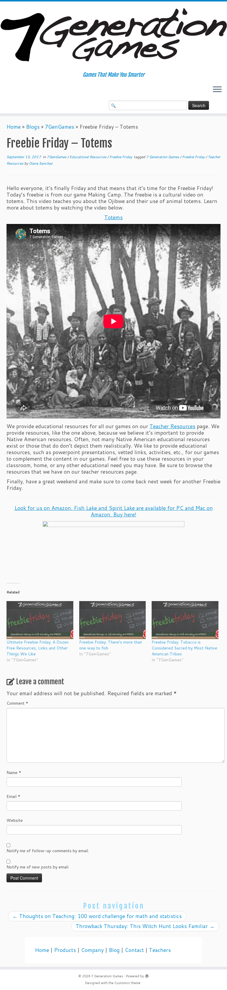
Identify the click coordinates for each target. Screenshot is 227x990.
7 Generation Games (163, 156)
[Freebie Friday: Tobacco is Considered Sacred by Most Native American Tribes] (185, 620)
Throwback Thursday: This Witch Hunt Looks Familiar (145, 926)
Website (15, 820)
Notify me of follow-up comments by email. (48, 851)
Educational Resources (88, 156)
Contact (134, 950)
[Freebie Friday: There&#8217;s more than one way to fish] (112, 620)
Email (13, 796)
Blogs (33, 126)
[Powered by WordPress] (147, 975)
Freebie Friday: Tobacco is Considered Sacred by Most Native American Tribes (184, 648)
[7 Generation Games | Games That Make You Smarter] (113, 36)
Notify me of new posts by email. (38, 867)
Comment (17, 703)
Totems (113, 217)
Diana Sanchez (41, 163)
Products (65, 950)
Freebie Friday (121, 156)
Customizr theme (127, 983)
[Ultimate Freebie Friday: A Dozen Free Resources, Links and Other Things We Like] (40, 620)
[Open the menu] (217, 90)
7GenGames (59, 126)
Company (92, 950)
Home (14, 126)
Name (14, 772)
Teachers (160, 950)
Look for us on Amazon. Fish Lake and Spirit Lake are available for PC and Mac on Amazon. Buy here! (113, 511)
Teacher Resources (172, 426)
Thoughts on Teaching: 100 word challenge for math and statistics (97, 916)
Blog (114, 950)
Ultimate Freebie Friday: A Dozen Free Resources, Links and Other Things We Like (38, 648)
